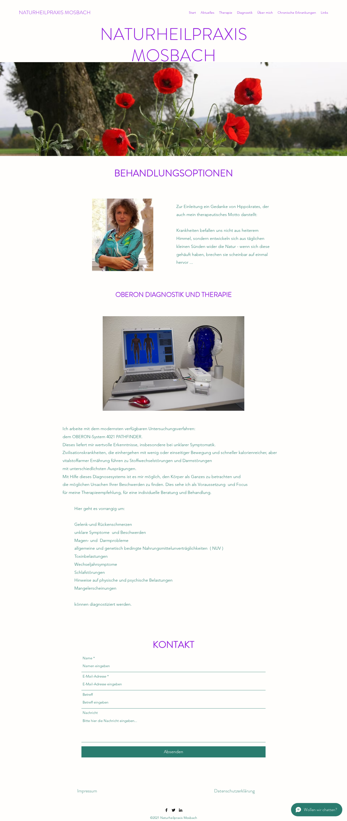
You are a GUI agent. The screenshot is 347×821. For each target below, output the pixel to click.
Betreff (88, 694)
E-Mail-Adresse (94, 676)
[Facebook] (166, 810)
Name (87, 658)
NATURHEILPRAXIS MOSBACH (55, 12)
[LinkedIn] (180, 810)
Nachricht (90, 712)
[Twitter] (173, 810)
